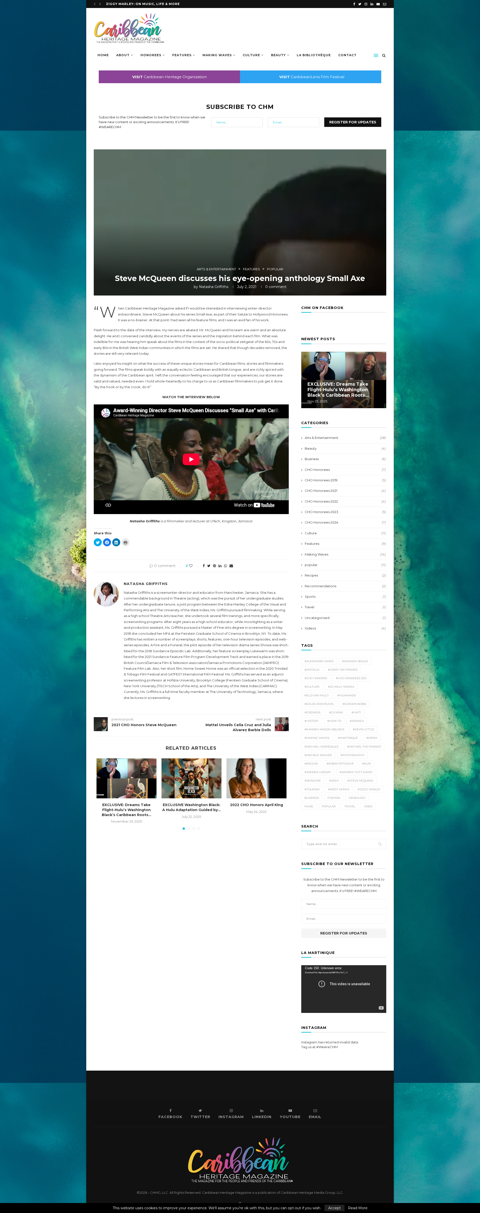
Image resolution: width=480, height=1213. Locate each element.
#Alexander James (319, 661)
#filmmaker (346, 695)
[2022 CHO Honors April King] (256, 778)
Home (103, 55)
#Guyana (336, 712)
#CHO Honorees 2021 (351, 678)
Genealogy (357, 798)
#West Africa (338, 789)
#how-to (334, 721)
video (368, 806)
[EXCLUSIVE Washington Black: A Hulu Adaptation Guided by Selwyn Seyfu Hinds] (192, 778)
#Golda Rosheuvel (319, 704)
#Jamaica (357, 721)
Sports (345, 597)
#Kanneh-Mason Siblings (324, 729)
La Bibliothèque (314, 55)
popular (275, 269)
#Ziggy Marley (369, 789)
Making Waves (217, 55)
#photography (352, 755)
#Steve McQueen (360, 780)
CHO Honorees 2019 (345, 480)
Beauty (278, 55)
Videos (345, 628)
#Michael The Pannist (364, 746)
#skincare (312, 780)
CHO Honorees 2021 (345, 491)
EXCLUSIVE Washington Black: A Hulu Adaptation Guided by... (191, 807)
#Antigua (312, 669)
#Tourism (312, 789)
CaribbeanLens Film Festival (311, 76)
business (311, 798)
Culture (251, 55)
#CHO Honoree (315, 678)
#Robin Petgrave (340, 763)
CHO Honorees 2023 (345, 512)
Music (309, 806)
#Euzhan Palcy (316, 695)
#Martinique (348, 738)
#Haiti (356, 712)
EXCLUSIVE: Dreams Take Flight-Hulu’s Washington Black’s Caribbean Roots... (126, 810)
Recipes (345, 575)
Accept (334, 1208)
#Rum (366, 763)
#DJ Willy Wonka (341, 686)
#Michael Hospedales (321, 746)
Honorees (150, 55)
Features (182, 55)
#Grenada (312, 712)
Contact (347, 55)
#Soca (334, 780)
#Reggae (311, 763)
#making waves (316, 738)
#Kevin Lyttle (363, 729)
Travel (345, 607)
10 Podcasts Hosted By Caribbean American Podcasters (164, 4)
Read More (358, 1208)
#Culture (312, 686)
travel (349, 806)
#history (311, 721)
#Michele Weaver (318, 755)
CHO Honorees (345, 470)
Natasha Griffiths (213, 287)
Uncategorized (345, 618)
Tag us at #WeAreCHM (319, 1047)
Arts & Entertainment (216, 269)
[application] (343, 989)
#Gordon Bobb (354, 704)
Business (345, 459)
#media (371, 738)
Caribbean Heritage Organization (169, 76)
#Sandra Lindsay (317, 772)
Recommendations (345, 586)
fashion (334, 798)
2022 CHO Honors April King (256, 805)
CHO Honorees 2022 (345, 501)
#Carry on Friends (343, 669)
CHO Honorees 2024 (345, 522)
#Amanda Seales (355, 661)
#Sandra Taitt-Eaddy (356, 772)
